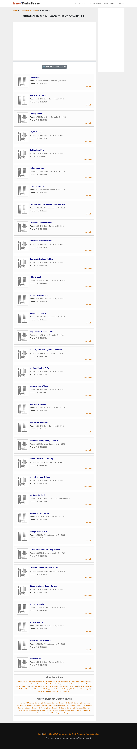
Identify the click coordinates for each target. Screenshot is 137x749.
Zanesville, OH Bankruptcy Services (46, 703)
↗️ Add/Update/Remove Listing (54, 67)
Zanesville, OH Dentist (66, 703)
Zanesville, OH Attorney (26, 703)
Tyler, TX (69, 689)
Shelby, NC (81, 686)
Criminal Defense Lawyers (98, 3)
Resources (81, 734)
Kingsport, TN (50, 689)
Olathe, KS (33, 686)
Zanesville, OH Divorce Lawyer (28, 710)
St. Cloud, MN (72, 686)
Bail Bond (113, 3)
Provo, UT (76, 689)
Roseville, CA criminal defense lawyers (58, 681)
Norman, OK (41, 689)
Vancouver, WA (43, 691)
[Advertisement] (54, 41)
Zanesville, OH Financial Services (49, 710)
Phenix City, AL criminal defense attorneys (31, 681)
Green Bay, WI (56, 691)
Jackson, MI (53, 686)
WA (50, 691)
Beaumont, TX (60, 689)
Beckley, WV (66, 691)
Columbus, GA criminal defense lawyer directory (45, 684)
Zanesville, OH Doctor (59, 708)
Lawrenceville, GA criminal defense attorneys (76, 684)
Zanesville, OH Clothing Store (41, 708)
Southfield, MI (62, 686)
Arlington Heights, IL (22, 686)
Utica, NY (24, 689)
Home (77, 3)
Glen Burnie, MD (43, 686)
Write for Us (90, 734)
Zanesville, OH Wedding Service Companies (58, 713)
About (121, 3)
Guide (84, 3)
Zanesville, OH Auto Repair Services (70, 705)
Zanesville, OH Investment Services (78, 708)
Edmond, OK (32, 689)
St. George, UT (85, 689)
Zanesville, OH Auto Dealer (49, 705)
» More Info (88, 87)
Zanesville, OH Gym (67, 710)
